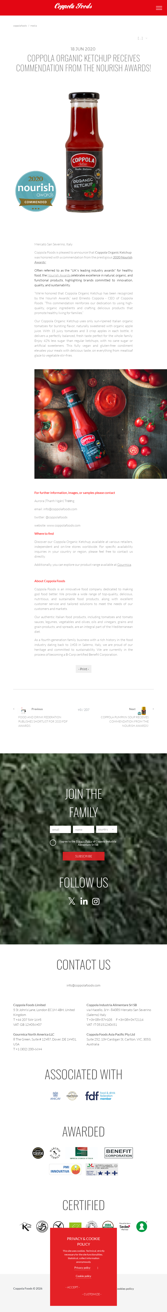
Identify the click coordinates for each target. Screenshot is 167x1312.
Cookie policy (83, 1276)
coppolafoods (20, 25)
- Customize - (91, 1294)
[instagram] (95, 901)
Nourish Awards (59, 275)
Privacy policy (82, 1267)
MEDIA (33, 25)
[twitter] (72, 901)
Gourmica (124, 564)
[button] (143, 38)
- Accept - (73, 1287)
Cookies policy (124, 1288)
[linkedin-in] (84, 901)
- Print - (83, 669)
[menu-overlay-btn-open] (158, 7)
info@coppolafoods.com (83, 985)
